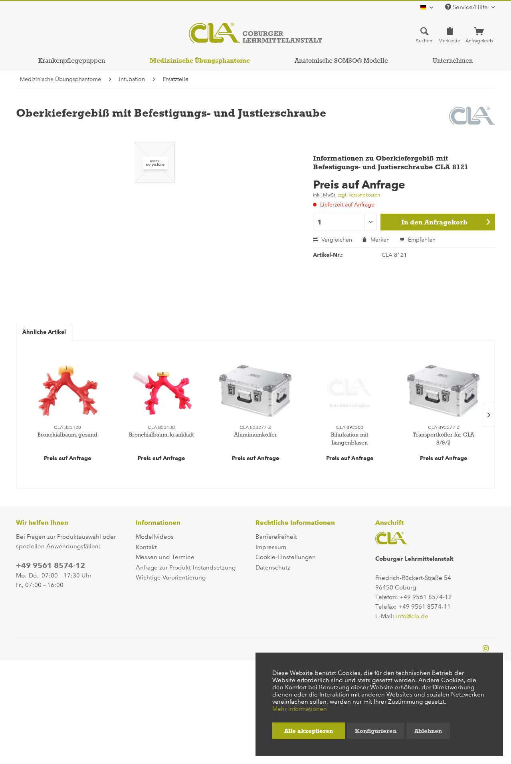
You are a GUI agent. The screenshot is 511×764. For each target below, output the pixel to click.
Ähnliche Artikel (44, 332)
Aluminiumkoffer (255, 434)
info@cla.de (412, 616)
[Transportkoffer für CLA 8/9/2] (443, 391)
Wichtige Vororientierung (171, 577)
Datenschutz (273, 567)
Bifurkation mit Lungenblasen (349, 438)
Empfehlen (421, 239)
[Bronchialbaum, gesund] (67, 391)
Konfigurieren (375, 730)
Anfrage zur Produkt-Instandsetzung (186, 567)
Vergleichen (336, 239)
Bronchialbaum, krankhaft (161, 434)
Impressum (271, 547)
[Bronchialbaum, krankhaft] (162, 391)
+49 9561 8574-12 (50, 565)
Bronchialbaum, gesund (67, 434)
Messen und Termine (165, 557)
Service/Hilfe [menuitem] (470, 7)
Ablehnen (428, 730)
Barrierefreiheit (276, 536)
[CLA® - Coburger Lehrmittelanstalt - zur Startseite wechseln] (255, 33)
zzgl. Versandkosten (359, 195)
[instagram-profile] (486, 649)
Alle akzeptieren (308, 730)
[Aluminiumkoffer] (255, 391)
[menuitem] (424, 35)
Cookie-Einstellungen (286, 557)
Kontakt (146, 547)
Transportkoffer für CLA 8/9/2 (443, 438)
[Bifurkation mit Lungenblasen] (350, 391)
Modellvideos (155, 536)
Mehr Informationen (299, 708)
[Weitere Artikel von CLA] (472, 121)
